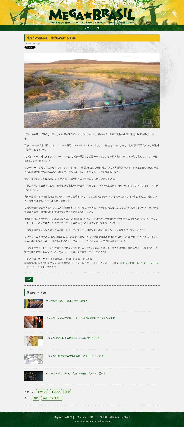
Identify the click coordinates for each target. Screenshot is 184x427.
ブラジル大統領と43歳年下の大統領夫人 (67, 301)
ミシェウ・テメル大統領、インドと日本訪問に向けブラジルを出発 (80, 317)
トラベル (42, 391)
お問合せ (125, 417)
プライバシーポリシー (86, 417)
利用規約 (114, 417)
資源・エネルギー (52, 398)
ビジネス (56, 391)
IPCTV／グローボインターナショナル (140, 262)
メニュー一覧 (92, 28)
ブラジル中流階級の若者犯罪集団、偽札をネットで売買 (74, 355)
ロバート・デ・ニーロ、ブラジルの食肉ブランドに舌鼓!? (75, 373)
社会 (67, 391)
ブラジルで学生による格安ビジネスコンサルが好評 (72, 337)
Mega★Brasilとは (63, 417)
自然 (36, 398)
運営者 (103, 417)
